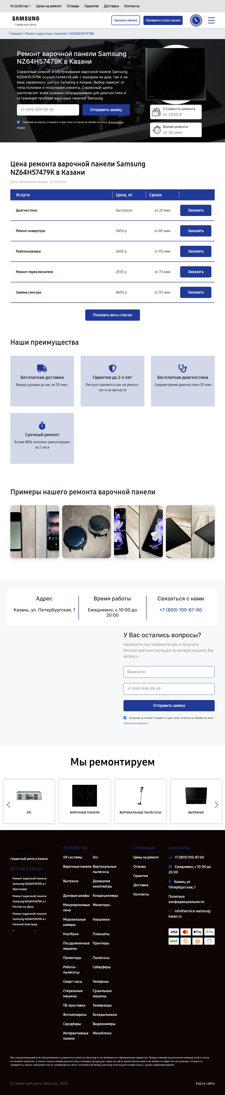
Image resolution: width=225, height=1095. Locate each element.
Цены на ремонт (49, 6)
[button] (8, 805)
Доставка (111, 6)
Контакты (132, 6)
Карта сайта (205, 1083)
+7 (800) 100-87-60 (180, 610)
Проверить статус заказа (163, 20)
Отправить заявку (106, 109)
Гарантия (91, 6)
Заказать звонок (125, 20)
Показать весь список (112, 315)
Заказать (196, 210)
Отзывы (73, 6)
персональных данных (135, 723)
